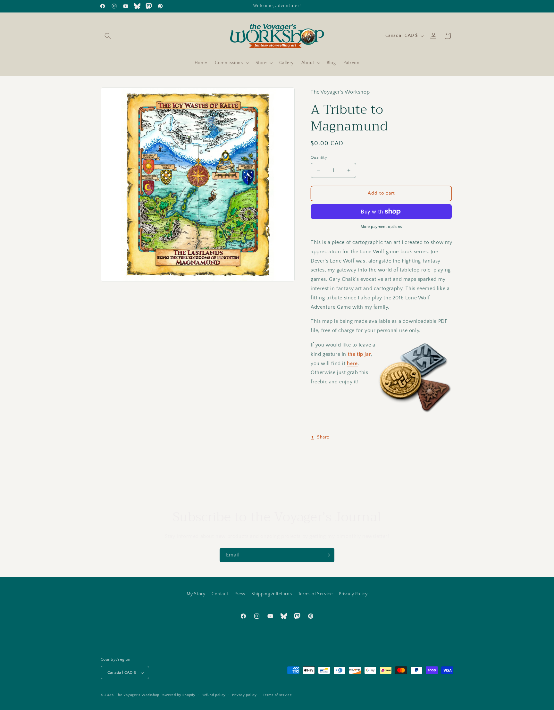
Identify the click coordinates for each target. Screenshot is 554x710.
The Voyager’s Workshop (137, 695)
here (352, 363)
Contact (220, 594)
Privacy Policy (353, 594)
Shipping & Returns (271, 594)
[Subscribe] (327, 555)
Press (239, 594)
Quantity (319, 157)
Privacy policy (244, 695)
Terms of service (277, 695)
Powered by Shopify (178, 695)
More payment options (381, 227)
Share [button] (323, 437)
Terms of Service (315, 594)
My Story (196, 594)
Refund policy (214, 695)
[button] (108, 36)
